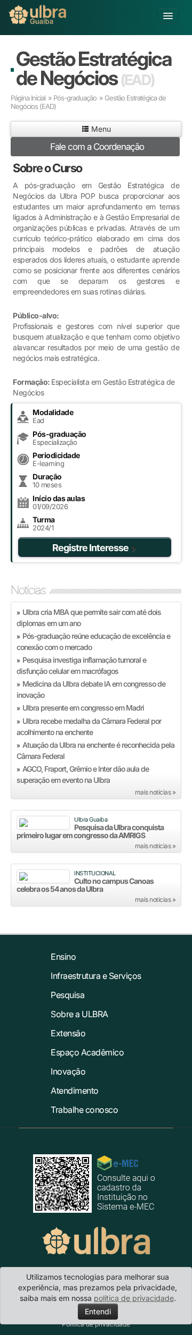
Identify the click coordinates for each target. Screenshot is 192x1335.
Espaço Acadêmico (87, 1052)
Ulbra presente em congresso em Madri (83, 707)
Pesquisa (67, 995)
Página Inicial (28, 98)
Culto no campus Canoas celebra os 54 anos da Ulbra (85, 884)
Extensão (68, 1033)
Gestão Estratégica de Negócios (93, 68)
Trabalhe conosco (84, 1109)
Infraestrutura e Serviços (96, 975)
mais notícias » (155, 792)
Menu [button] (100, 128)
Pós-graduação (75, 98)
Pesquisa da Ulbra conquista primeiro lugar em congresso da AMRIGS (90, 831)
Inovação (68, 1071)
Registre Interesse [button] (90, 547)
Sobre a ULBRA (79, 1014)
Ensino (63, 956)
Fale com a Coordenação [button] (97, 146)
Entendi (98, 1311)
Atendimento (75, 1090)
